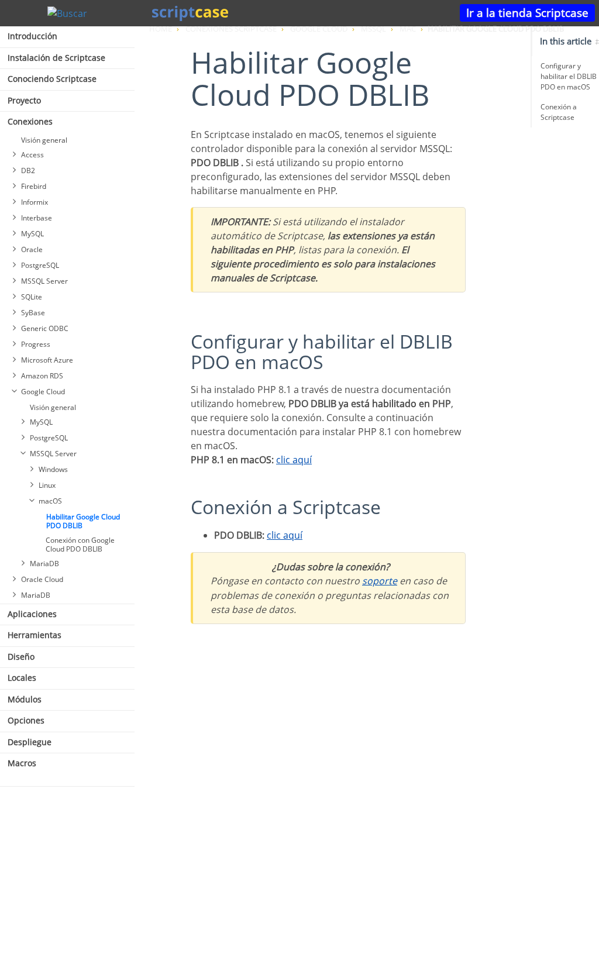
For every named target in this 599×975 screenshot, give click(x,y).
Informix (34, 202)
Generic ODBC (44, 328)
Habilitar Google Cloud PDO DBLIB (83, 521)
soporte (379, 580)
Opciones (26, 720)
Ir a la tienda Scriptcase (527, 12)
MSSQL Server (44, 281)
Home (160, 28)
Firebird (33, 186)
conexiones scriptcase (231, 28)
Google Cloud (43, 392)
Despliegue (29, 741)
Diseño (21, 656)
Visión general (44, 140)
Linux (47, 485)
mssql (373, 28)
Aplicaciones (32, 613)
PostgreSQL (40, 265)
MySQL (32, 234)
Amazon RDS (42, 376)
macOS (50, 501)
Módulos (25, 699)
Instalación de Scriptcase (56, 57)
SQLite (31, 297)
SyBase (33, 313)
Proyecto (24, 100)
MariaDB (44, 564)
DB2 (28, 170)
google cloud (318, 28)
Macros (22, 763)
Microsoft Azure (47, 360)
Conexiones (30, 121)
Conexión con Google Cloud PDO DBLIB (80, 544)
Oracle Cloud (42, 579)
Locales (22, 677)
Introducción (32, 36)
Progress (35, 344)
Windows (53, 469)
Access (32, 155)
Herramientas (34, 634)
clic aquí (294, 459)
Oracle (32, 249)
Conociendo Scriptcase (52, 78)
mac (408, 28)
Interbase (36, 218)
